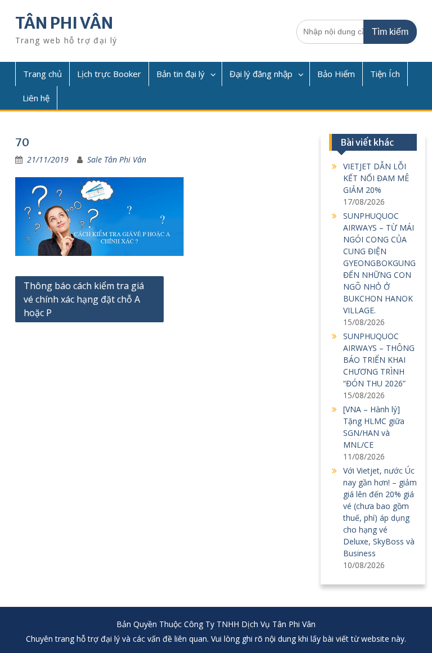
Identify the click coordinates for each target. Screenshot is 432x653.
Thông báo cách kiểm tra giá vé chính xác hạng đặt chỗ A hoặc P (84, 299)
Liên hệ (36, 97)
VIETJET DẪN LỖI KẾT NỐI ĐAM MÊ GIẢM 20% (376, 178)
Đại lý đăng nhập (261, 73)
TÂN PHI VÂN (64, 23)
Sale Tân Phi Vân (116, 159)
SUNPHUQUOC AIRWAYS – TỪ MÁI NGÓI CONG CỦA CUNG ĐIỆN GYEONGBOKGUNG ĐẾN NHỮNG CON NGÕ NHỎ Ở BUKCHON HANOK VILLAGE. (379, 263)
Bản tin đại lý (180, 73)
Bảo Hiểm (336, 73)
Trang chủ (42, 73)
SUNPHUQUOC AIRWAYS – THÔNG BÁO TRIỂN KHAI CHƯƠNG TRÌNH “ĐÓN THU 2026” (379, 360)
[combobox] (356, 32)
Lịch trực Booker (109, 73)
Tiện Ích (385, 73)
